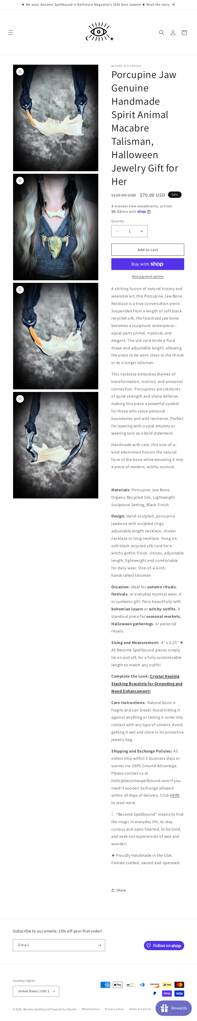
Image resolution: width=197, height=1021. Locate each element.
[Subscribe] (99, 945)
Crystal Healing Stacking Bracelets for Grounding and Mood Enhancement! (147, 683)
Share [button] (121, 890)
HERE (175, 795)
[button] (10, 32)
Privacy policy (114, 1009)
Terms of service (140, 1009)
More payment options (148, 276)
